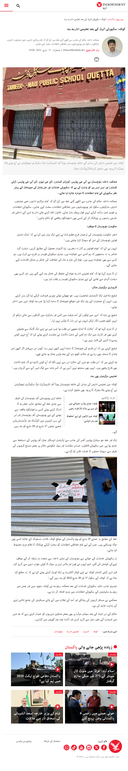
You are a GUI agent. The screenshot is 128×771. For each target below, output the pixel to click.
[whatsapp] (66, 747)
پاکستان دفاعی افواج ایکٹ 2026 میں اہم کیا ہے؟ (38, 679)
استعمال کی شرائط (52, 741)
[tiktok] (74, 747)
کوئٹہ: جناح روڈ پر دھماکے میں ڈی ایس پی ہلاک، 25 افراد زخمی (83, 406)
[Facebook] (104, 747)
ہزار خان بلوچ (92, 50)
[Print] (96, 59)
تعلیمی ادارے (73, 631)
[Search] (18, 5)
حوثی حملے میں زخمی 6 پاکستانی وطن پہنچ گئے (97, 716)
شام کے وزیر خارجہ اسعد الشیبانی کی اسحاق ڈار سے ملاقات (37, 716)
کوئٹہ (95, 631)
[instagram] (89, 747)
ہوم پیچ (120, 19)
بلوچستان (58, 631)
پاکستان (111, 19)
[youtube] (81, 747)
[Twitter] (96, 747)
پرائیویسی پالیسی (24, 741)
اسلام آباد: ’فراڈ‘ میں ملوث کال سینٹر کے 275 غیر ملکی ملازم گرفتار (94, 676)
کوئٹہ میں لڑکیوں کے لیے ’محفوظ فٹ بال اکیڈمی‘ (82, 418)
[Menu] (6, 5)
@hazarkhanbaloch (73, 50)
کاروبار (86, 631)
